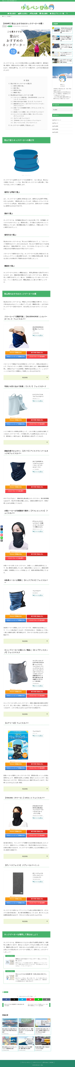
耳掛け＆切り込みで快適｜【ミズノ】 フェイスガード (28, 101)
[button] (6, 999)
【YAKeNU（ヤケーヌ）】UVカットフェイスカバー (27, 120)
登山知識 (56, 129)
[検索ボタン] (67, 13)
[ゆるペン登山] (37, 6)
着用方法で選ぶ (18, 90)
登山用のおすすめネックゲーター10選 (22, 95)
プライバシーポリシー (26, 1062)
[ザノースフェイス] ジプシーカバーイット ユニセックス (38, 875)
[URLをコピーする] (46, 999)
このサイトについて (36, 1062)
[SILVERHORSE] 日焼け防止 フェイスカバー (38, 329)
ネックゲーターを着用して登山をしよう (22, 125)
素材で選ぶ (16, 88)
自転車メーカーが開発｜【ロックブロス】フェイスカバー (29, 112)
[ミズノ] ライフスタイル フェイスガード (38, 395)
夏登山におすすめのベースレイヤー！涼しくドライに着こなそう (31, 959)
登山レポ (56, 123)
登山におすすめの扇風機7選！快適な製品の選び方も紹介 (31, 975)
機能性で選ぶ (17, 92)
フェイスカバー (37, 590)
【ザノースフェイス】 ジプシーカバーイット (25, 122)
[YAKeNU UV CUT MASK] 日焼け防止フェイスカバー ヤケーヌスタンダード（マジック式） (38, 809)
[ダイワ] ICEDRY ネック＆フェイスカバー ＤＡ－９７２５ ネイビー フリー (38, 464)
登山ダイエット (57, 120)
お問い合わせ (45, 1062)
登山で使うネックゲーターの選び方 (21, 83)
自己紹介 (52, 1062)
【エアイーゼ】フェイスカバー (22, 118)
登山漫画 (56, 126)
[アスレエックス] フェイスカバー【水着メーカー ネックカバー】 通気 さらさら (38, 524)
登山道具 (10, 26)
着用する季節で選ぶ (19, 86)
